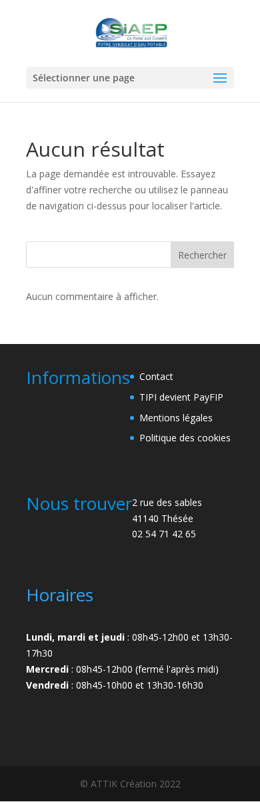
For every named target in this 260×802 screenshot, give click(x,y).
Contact (156, 376)
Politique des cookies (185, 437)
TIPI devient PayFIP (181, 397)
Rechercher (202, 255)
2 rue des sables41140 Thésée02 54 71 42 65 (167, 518)
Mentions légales (176, 417)
